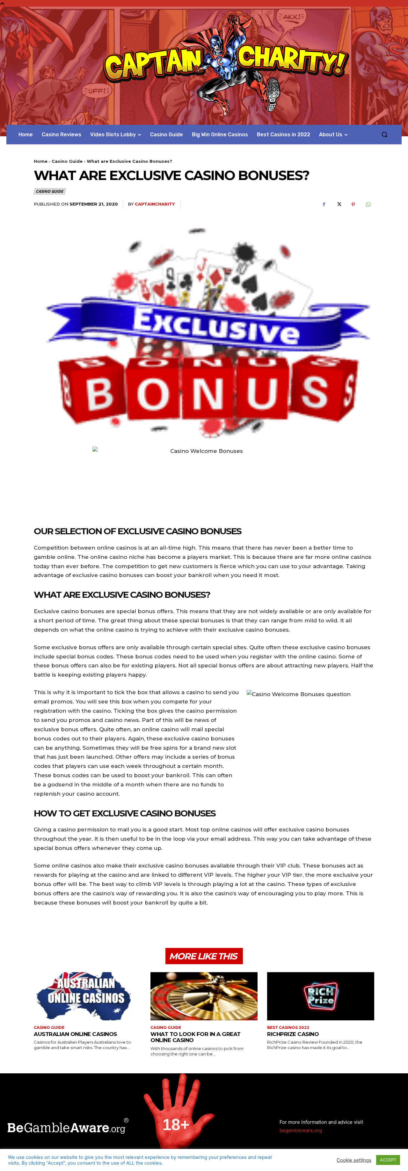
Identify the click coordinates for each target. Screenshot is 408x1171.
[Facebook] (323, 204)
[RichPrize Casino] (320, 996)
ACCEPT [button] (388, 1159)
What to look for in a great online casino (195, 1037)
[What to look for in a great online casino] (204, 996)
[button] (384, 134)
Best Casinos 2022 (288, 1027)
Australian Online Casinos (75, 1034)
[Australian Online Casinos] (87, 996)
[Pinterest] (353, 204)
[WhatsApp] (367, 204)
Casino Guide (67, 161)
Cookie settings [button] (354, 1160)
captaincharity (155, 203)
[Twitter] (338, 204)
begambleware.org (301, 1130)
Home (40, 161)
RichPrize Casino (293, 1034)
